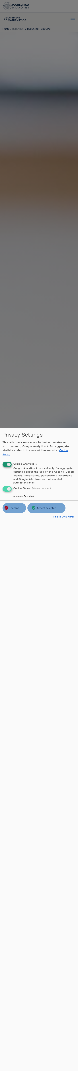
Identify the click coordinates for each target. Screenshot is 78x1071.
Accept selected (46, 508)
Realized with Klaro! (63, 516)
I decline (14, 508)
